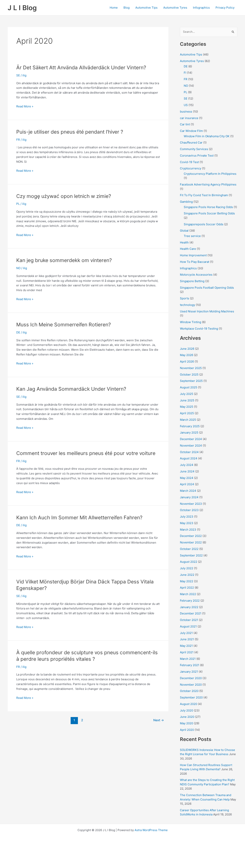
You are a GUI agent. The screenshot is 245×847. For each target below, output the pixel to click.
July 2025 (186, 394)
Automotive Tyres (175, 7)
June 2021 (187, 639)
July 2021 (186, 633)
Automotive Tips (146, 7)
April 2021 (187, 652)
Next (158, 720)
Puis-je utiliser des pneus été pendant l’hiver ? (69, 132)
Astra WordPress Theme (151, 830)
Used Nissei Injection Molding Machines (207, 311)
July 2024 (186, 465)
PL (18, 204)
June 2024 (187, 471)
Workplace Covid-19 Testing (199, 328)
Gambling (186, 201)
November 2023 (191, 504)
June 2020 (187, 717)
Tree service (192, 236)
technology (187, 305)
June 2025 (187, 400)
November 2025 (191, 368)
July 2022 (186, 568)
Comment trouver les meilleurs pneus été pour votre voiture (85, 453)
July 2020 (186, 710)
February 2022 (190, 600)
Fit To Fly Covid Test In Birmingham (204, 195)
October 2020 (189, 691)
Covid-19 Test (189, 162)
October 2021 (189, 620)
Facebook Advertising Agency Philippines (208, 184)
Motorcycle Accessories (196, 274)
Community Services (194, 149)
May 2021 (186, 646)
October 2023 (189, 510)
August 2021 (188, 626)
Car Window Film (191, 131)
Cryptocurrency (190, 168)
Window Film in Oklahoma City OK (206, 136)
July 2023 (186, 516)
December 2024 (191, 439)
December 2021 (190, 613)
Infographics (201, 7)
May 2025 (186, 406)
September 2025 (191, 381)
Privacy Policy (225, 7)
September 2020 (191, 697)
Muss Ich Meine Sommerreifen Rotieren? (63, 325)
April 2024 (187, 484)
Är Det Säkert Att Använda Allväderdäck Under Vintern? (81, 67)
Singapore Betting (192, 281)
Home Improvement (193, 255)
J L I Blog (22, 8)
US (186, 105)
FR (18, 139)
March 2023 (188, 529)
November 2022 (191, 542)
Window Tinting (190, 322)
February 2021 (189, 665)
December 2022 (191, 536)
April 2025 (187, 413)
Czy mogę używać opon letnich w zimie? (63, 196)
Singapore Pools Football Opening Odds (207, 287)
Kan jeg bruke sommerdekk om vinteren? (64, 260)
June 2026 (187, 348)
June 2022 (187, 575)
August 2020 (188, 704)
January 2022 (189, 607)
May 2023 (186, 523)
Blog (126, 7)
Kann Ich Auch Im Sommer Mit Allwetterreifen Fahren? (79, 517)
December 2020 (191, 678)
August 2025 (188, 387)
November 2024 (191, 445)
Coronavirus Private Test (197, 155)
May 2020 (186, 723)
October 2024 (189, 452)
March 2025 (188, 419)
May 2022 (186, 581)
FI (185, 72)
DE (18, 332)
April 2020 (187, 730)
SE (18, 75)
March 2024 (188, 491)
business (186, 111)
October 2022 (189, 549)
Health (184, 242)
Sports (184, 298)
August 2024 (188, 458)
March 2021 (188, 659)
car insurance (189, 118)
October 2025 (189, 374)
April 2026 (187, 361)
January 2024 (189, 497)
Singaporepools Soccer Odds (203, 224)
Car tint (185, 124)
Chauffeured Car (191, 142)
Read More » (24, 106)
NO (18, 268)
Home (114, 7)
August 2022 (188, 562)
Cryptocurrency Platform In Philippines (210, 174)
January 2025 (189, 432)
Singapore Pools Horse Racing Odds (208, 207)
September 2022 (191, 555)
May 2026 (186, 355)
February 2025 (190, 426)
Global (184, 230)
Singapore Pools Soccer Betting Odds (209, 213)
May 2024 (186, 478)
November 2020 (191, 684)
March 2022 (188, 594)
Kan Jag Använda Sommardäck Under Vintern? (71, 389)
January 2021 (189, 671)
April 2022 (187, 587)
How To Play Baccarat (194, 262)
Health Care (188, 249)
